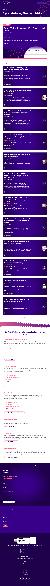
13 (27, 317)
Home (4, 9)
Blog (25, 568)
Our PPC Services (10, 386)
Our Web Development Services (14, 412)
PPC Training (8, 379)
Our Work (25, 563)
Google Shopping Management (13, 377)
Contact (25, 565)
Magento (15, 402)
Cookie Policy (25, 574)
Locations (25, 570)
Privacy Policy (25, 572)
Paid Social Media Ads (11, 375)
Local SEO (8, 353)
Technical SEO (9, 348)
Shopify (7, 402)
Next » (29, 318)
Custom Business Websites (12, 404)
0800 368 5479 (7, 478)
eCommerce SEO (10, 351)
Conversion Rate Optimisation (12, 406)
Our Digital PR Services (11, 441)
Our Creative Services (11, 457)
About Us (25, 561)
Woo (11, 402)
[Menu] (46, 3)
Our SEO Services (10, 359)
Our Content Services (11, 426)
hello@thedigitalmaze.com (11, 476)
